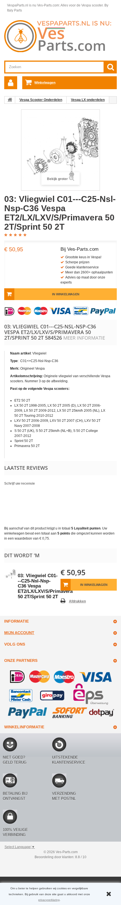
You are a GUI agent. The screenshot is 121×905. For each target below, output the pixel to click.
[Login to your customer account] (10, 82)
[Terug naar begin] (10, 99)
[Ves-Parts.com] (60, 36)
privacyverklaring (49, 899)
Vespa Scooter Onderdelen (40, 100)
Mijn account (19, 632)
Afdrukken (77, 601)
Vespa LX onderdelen (88, 100)
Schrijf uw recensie (19, 483)
